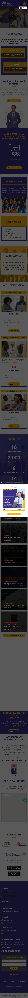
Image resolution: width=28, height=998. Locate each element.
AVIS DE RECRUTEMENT (10, 562)
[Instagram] (16, 951)
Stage (11, 560)
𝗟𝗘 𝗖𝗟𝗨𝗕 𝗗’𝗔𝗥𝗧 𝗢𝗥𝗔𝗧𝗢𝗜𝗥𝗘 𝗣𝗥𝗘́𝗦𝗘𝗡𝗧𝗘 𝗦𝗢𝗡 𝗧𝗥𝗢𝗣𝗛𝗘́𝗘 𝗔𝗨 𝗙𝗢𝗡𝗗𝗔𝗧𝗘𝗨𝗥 (13, 539)
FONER (5, 978)
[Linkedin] (9, 951)
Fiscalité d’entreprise (8, 905)
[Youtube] (19, 951)
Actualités (6, 535)
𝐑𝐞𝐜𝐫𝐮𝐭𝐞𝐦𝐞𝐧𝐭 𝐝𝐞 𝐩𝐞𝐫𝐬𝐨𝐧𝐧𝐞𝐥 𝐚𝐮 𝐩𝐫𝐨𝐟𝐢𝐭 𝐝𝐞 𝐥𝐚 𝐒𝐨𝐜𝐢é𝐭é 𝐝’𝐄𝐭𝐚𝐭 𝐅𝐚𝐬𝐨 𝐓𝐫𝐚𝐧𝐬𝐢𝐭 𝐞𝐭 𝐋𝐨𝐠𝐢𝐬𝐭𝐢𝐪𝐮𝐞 (14, 584)
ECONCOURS (21, 981)
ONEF (4, 981)
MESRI (12, 981)
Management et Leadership (10, 911)
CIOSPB (12, 978)
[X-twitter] (12, 951)
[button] (21, 3)
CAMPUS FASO (21, 978)
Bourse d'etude (13, 581)
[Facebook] (2, 951)
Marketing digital (7, 908)
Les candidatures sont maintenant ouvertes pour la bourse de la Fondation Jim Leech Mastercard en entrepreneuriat (14, 627)
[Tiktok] (6, 951)
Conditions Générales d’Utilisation (14, 986)
